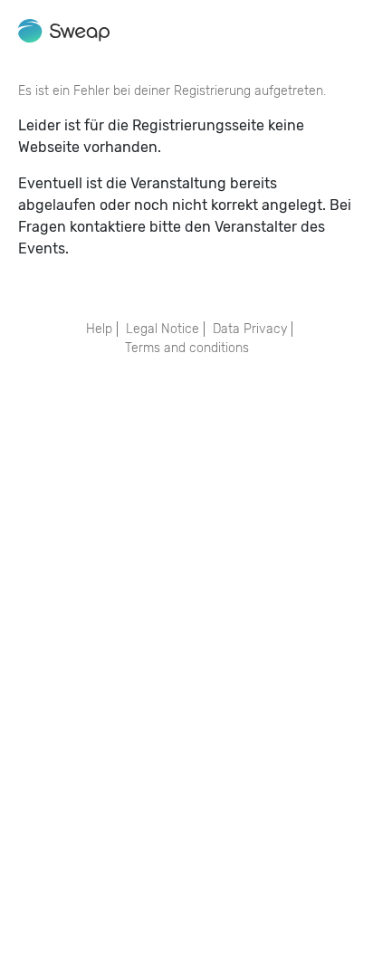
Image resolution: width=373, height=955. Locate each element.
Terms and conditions (187, 348)
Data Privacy (250, 329)
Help (99, 329)
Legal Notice (162, 329)
